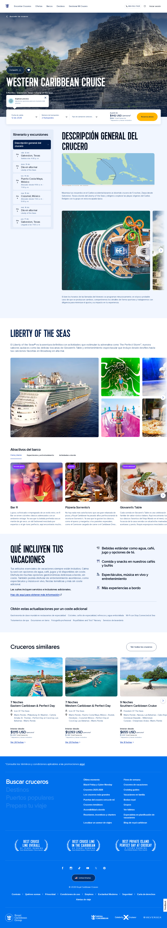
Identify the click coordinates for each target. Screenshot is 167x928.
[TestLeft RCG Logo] (16, 921)
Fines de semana (132, 780)
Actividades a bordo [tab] (67, 455)
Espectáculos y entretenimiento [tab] (40, 455)
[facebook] (62, 868)
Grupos (127, 805)
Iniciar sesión (155, 6)
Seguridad (127, 894)
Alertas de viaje (83, 899)
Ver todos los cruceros (141, 647)
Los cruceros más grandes (97, 795)
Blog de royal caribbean (135, 823)
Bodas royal (130, 800)
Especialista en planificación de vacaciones (139, 816)
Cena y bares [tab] (16, 455)
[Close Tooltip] (45, 97)
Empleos (89, 894)
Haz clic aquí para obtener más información (34, 594)
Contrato (16, 894)
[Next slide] (161, 250)
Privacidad (50, 894)
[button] (32, 144)
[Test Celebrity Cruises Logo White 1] (126, 919)
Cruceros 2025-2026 (93, 790)
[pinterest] (104, 868)
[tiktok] (79, 868)
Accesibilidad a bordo (94, 810)
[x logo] (96, 868)
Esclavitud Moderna (108, 894)
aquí (82, 764)
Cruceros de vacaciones (136, 785)
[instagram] (71, 868)
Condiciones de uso (70, 894)
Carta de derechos (146, 894)
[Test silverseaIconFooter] (152, 919)
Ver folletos (129, 810)
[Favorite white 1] (145, 6)
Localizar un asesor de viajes (98, 823)
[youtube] (87, 868)
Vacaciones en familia (134, 795)
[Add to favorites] (29, 70)
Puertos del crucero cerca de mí (99, 800)
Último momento (92, 780)
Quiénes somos (33, 894)
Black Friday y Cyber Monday (98, 785)
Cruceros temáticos (93, 805)
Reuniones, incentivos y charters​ (100, 815)
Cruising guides (131, 790)
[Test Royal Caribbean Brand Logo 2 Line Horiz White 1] (99, 919)
